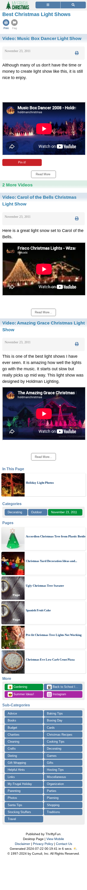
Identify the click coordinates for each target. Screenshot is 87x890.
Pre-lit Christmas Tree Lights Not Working (54, 635)
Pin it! (22, 162)
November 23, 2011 (64, 512)
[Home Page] (17, 3)
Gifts (50, 762)
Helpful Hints (16, 769)
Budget (12, 727)
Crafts (12, 748)
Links (11, 777)
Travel (12, 819)
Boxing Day (54, 720)
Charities (13, 734)
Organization (55, 784)
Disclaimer (22, 844)
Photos (12, 798)
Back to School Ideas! (65, 687)
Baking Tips (55, 713)
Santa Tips (15, 805)
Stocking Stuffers (19, 812)
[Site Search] (73, 5)
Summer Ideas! (21, 694)
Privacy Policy (43, 844)
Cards (51, 727)
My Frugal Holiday (20, 784)
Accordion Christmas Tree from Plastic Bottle (56, 536)
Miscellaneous (56, 777)
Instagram (59, 694)
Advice (12, 713)
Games (52, 756)
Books (12, 720)
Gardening (17, 687)
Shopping (53, 805)
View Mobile (55, 839)
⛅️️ (75, 848)
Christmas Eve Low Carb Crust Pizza (50, 659)
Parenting (14, 791)
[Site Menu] (47, 5)
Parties (51, 791)
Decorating (15, 512)
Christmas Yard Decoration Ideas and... (51, 561)
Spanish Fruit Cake (38, 610)
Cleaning (13, 741)
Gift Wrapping (17, 762)
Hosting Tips (55, 769)
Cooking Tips (55, 741)
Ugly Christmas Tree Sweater (45, 585)
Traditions (53, 812)
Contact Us (64, 844)
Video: (41, 38)
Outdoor (36, 512)
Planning (52, 798)
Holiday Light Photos (40, 482)
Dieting (12, 756)
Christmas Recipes (59, 734)
